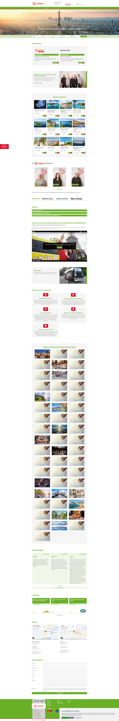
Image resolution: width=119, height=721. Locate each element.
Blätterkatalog (46, 8)
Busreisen (39, 8)
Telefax (33, 675)
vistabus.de (43, 719)
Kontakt (58, 8)
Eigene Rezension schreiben (59, 587)
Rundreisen (48, 703)
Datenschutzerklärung (51, 688)
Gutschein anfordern (60, 702)
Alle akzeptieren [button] (65, 717)
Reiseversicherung (60, 703)
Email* (33, 677)
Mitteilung (33, 680)
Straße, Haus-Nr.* (34, 668)
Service (53, 8)
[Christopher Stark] (41, 177)
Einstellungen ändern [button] (78, 717)
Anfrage (69, 702)
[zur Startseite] (38, 4)
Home (34, 8)
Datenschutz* (33, 688)
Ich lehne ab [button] (71, 717)
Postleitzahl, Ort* (34, 670)
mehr (44, 115)
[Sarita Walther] (59, 177)
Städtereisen (49, 704)
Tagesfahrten (49, 705)
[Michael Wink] (77, 177)
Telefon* (33, 673)
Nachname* (33, 663)
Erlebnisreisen (49, 702)
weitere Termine (75, 113)
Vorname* (33, 665)
